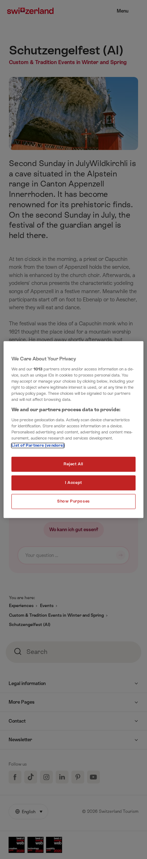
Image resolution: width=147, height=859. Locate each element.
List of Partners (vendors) (37, 445)
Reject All (73, 464)
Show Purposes (73, 501)
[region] (73, 429)
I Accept (73, 482)
